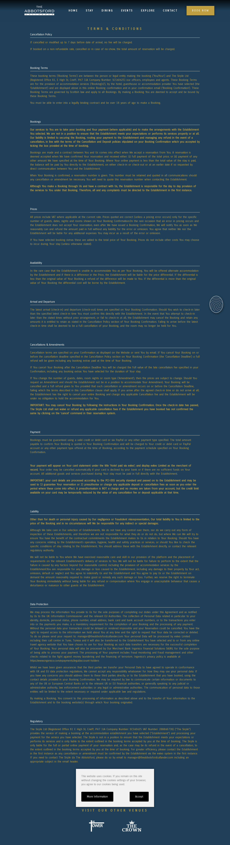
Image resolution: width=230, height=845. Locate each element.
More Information (97, 796)
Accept (139, 796)
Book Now (200, 10)
